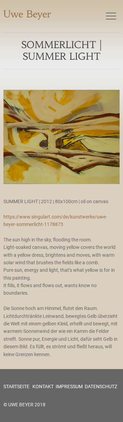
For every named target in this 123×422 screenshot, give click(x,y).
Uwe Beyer (27, 14)
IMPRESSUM (69, 386)
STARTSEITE (16, 386)
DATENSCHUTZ (101, 386)
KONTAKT (42, 386)
